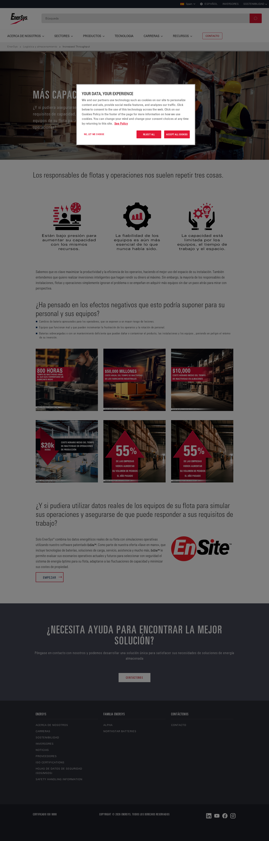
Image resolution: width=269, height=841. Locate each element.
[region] (135, 114)
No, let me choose (94, 134)
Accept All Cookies (177, 134)
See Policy (121, 123)
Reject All (149, 134)
